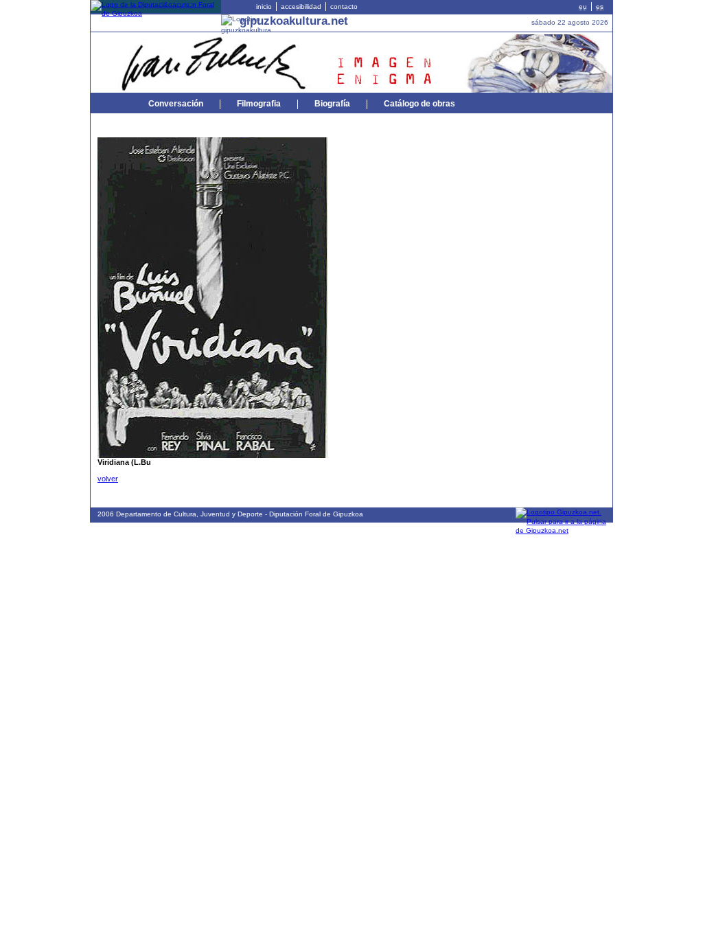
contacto (344, 6)
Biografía (332, 104)
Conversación (175, 104)
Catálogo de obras (419, 104)
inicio (264, 6)
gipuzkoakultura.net (294, 20)
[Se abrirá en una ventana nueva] (156, 13)
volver (107, 478)
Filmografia (259, 104)
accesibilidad (301, 6)
